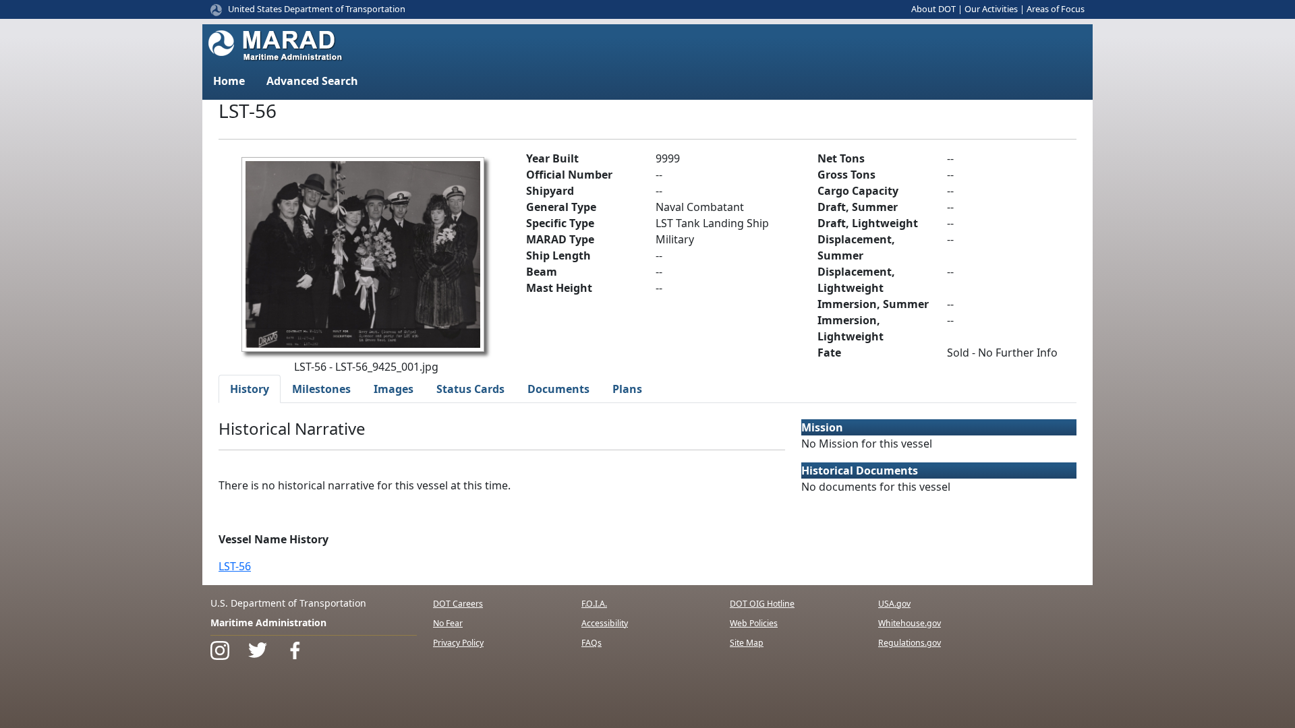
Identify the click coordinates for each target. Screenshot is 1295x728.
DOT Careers (458, 603)
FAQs (591, 642)
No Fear (448, 623)
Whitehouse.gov (909, 623)
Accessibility (604, 623)
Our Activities (991, 9)
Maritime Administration (268, 622)
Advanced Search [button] (312, 80)
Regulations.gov (909, 642)
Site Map (747, 642)
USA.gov (894, 603)
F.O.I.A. (594, 603)
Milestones (321, 389)
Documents (558, 389)
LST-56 (235, 566)
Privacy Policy (458, 642)
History (249, 389)
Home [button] (229, 80)
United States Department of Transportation (316, 9)
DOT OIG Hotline (762, 603)
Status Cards (470, 389)
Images (393, 389)
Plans (627, 389)
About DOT (933, 9)
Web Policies (754, 623)
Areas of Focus (1056, 9)
